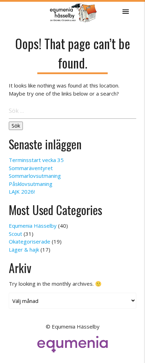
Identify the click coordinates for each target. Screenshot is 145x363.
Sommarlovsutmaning (35, 175)
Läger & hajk (24, 249)
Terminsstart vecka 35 (36, 159)
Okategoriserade (29, 241)
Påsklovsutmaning (30, 183)
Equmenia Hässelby (33, 225)
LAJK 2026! (22, 191)
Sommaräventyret (31, 167)
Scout (15, 233)
